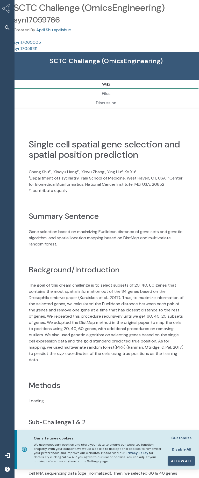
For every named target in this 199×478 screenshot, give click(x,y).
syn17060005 (27, 42)
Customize (181, 438)
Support (110, 77)
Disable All (181, 449)
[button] (7, 27)
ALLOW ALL (181, 461)
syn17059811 (25, 48)
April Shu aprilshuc (53, 30)
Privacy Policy (136, 453)
